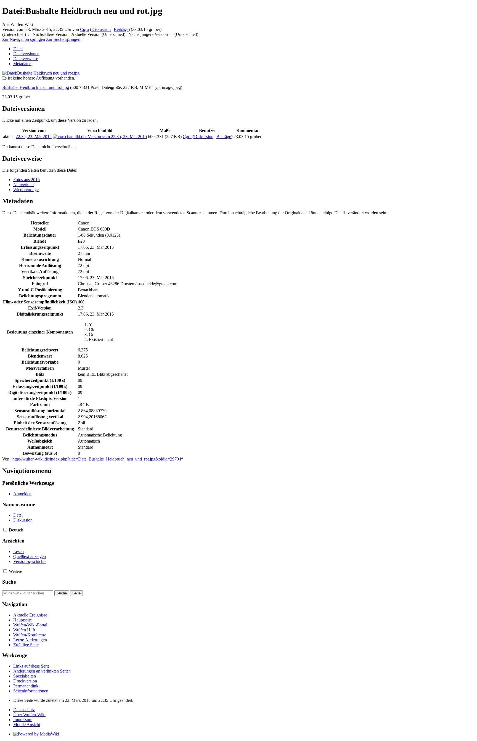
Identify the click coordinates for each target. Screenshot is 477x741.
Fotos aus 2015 (26, 179)
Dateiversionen (26, 53)
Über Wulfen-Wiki (29, 714)
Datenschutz (24, 709)
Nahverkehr (23, 184)
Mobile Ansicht (26, 724)
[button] (5, 529)
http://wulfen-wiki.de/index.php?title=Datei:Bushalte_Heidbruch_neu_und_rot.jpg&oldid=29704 (96, 459)
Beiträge (121, 29)
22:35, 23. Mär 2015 (34, 136)
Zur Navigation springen (23, 39)
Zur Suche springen (63, 39)
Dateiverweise (25, 58)
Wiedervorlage (26, 189)
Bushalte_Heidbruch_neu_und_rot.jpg (35, 87)
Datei (18, 48)
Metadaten (22, 63)
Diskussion (101, 29)
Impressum (22, 719)
